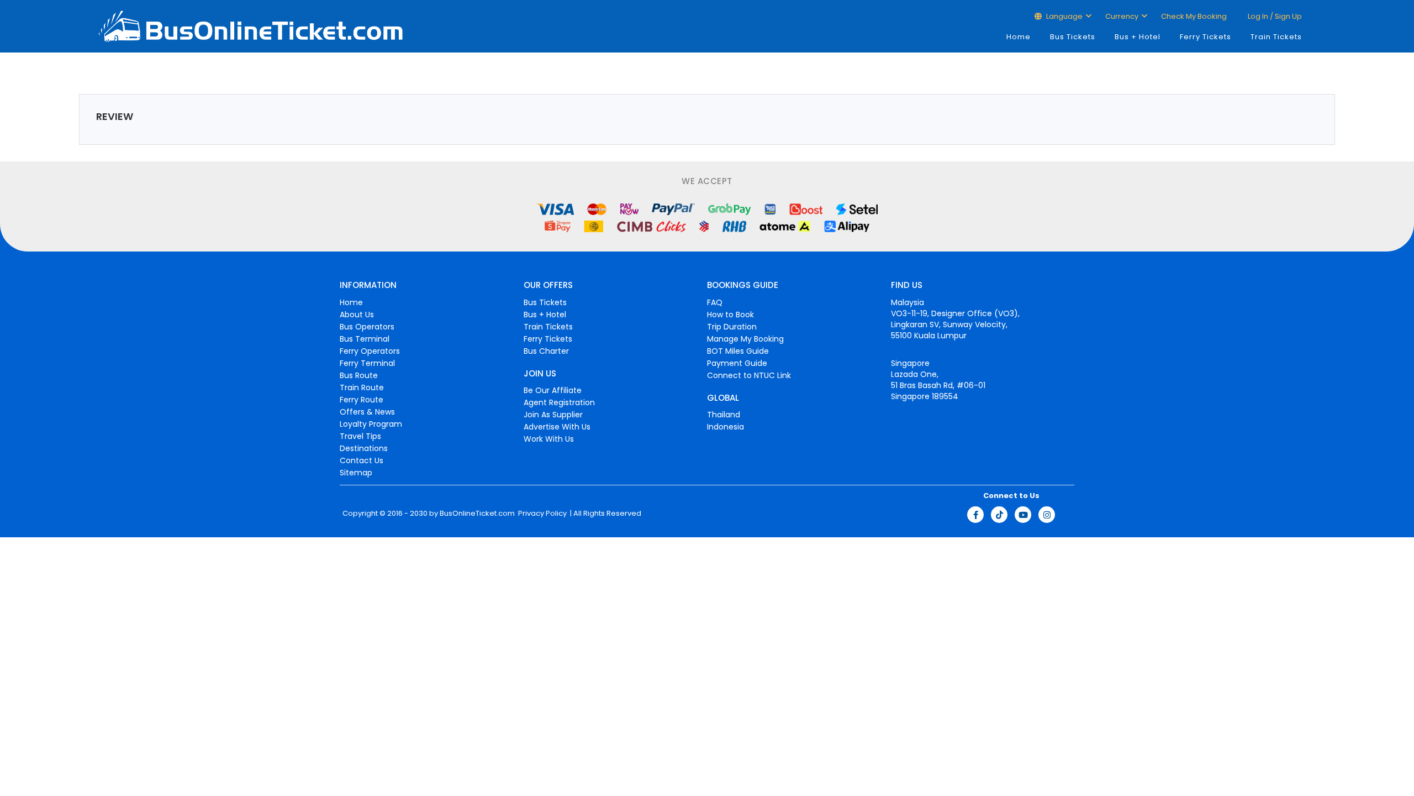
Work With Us (549, 438)
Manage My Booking (745, 338)
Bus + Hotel (1137, 37)
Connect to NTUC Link (749, 375)
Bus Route (359, 375)
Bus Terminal (364, 338)
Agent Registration (559, 402)
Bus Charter (546, 351)
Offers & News (367, 411)
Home (1018, 37)
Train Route (362, 387)
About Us (357, 314)
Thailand (723, 414)
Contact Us (361, 460)
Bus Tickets (1072, 37)
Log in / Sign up (1274, 16)
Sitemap (356, 472)
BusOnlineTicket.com (477, 514)
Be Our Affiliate (553, 390)
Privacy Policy (541, 514)
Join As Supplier (553, 414)
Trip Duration (732, 326)
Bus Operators (367, 326)
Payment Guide (737, 363)
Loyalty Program (371, 424)
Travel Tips (360, 436)
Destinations (364, 448)
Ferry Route (361, 399)
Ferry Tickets (1205, 37)
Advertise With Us (557, 426)
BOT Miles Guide (738, 351)
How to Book (730, 314)
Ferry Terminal (367, 363)
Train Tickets (1276, 37)
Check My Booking (1194, 16)
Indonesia (725, 426)
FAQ (714, 302)
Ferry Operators (370, 351)
